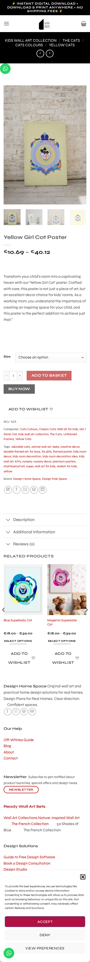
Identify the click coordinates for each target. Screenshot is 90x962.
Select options (18, 641)
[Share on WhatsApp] (8, 490)
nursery (27, 461)
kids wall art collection (31, 40)
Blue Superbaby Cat (18, 620)
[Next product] (40, 53)
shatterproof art (14, 466)
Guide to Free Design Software (29, 857)
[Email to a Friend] (25, 490)
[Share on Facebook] (17, 490)
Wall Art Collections (21, 817)
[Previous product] (49, 53)
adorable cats (21, 447)
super (29, 466)
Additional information (34, 532)
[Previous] (11, 145)
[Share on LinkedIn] (43, 490)
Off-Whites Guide (19, 740)
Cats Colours (29, 45)
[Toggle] (8, 520)
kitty (18, 461)
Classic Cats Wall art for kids (58, 429)
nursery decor (42, 461)
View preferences (44, 948)
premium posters (64, 461)
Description (24, 519)
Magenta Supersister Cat (62, 622)
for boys (35, 452)
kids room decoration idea (60, 456)
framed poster (62, 452)
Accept (45, 922)
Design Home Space (27, 479)
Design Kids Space (54, 479)
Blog (7, 746)
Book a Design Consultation (27, 863)
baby (56, 447)
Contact (11, 758)
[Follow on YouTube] (32, 711)
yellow (8, 471)
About (9, 752)
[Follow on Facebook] (7, 711)
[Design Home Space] (45, 23)
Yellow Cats (62, 45)
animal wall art (41, 447)
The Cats (71, 40)
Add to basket (49, 375)
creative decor (69, 447)
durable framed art (16, 452)
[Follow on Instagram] (15, 711)
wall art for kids (45, 466)
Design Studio (15, 869)
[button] (82, 876)
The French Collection (34, 823)
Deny (45, 935)
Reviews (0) (23, 544)
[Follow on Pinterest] (24, 711)
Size (7, 357)
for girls (47, 452)
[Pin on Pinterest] (34, 490)
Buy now (19, 389)
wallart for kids (67, 466)
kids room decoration (26, 456)
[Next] (78, 145)
